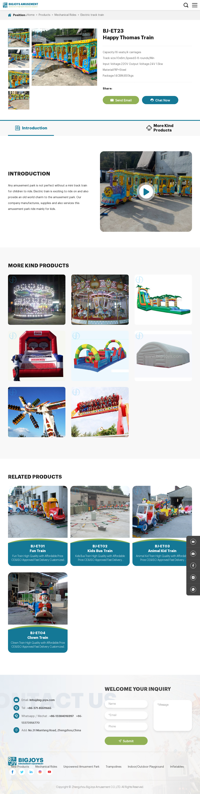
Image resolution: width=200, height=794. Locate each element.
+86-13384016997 (61, 716)
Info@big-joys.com (42, 700)
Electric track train (92, 15)
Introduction (34, 128)
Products (44, 15)
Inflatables (177, 766)
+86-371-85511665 (39, 708)
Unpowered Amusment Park (81, 766)
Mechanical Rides (65, 15)
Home (31, 15)
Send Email (123, 100)
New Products (20, 766)
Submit (128, 741)
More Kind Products (163, 128)
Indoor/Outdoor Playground (146, 766)
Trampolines (113, 766)
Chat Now (162, 100)
